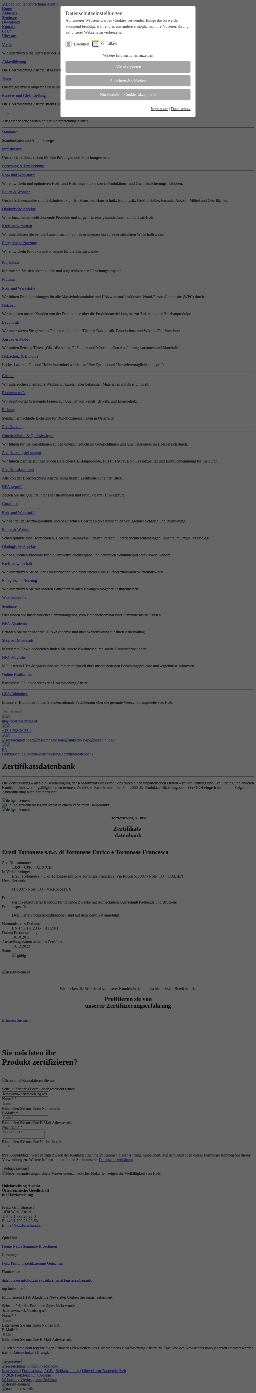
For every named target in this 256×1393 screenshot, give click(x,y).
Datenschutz (180, 109)
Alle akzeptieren (128, 67)
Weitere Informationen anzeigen (128, 55)
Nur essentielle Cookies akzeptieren (128, 94)
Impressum (159, 109)
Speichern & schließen (128, 81)
